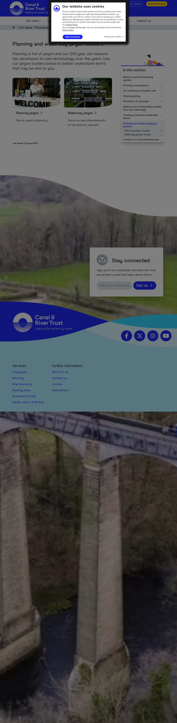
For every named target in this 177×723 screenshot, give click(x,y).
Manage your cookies (112, 36)
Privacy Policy (68, 30)
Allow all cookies (72, 37)
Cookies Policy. (72, 24)
